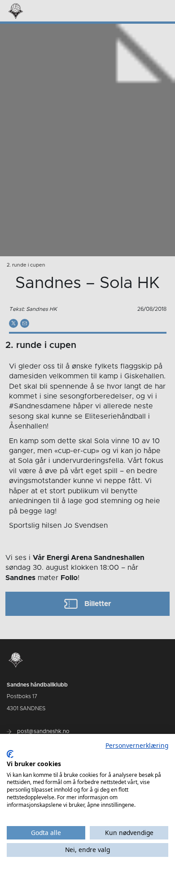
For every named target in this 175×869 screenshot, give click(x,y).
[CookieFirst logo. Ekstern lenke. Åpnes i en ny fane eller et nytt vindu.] (10, 754)
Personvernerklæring (136, 745)
